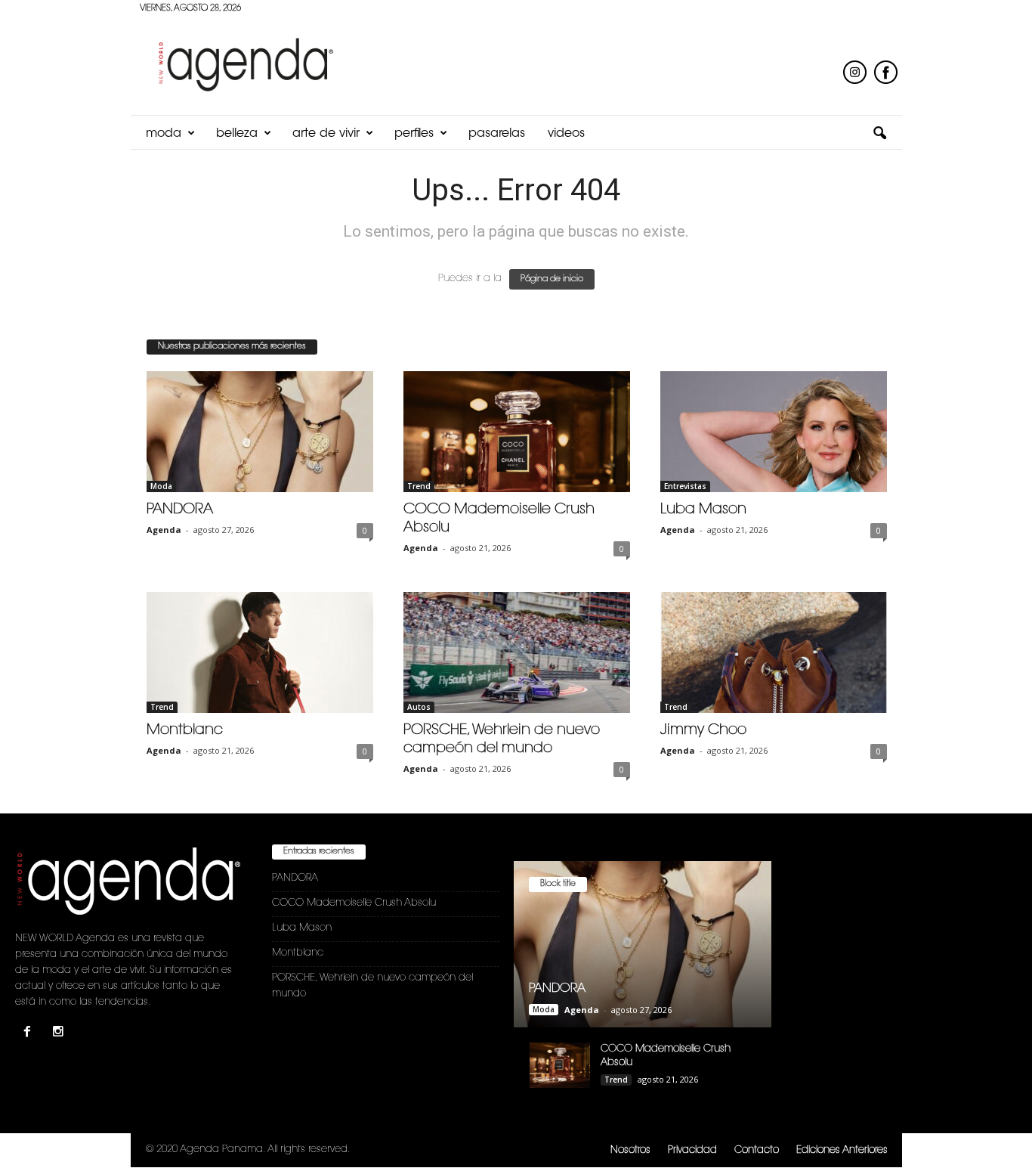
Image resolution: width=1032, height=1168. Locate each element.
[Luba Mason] (773, 431)
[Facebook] (30, 1034)
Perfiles (414, 134)
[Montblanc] (260, 652)
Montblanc (185, 730)
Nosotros (630, 1150)
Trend (419, 486)
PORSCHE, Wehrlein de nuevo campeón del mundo (372, 986)
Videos (566, 134)
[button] (879, 133)
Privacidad (692, 1150)
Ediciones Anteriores (842, 1150)
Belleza (237, 134)
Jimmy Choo (703, 730)
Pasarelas (496, 134)
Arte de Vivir (326, 134)
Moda (163, 134)
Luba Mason (703, 510)
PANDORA (180, 510)
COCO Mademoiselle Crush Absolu (354, 903)
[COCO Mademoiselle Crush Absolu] (516, 431)
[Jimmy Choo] (773, 652)
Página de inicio (552, 279)
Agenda (164, 529)
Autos (419, 707)
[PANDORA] (260, 431)
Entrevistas (685, 486)
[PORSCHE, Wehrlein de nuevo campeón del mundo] (516, 652)
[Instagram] (60, 1034)
